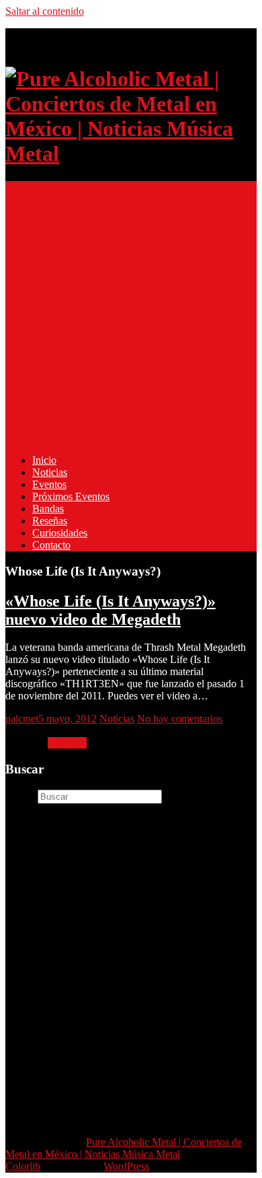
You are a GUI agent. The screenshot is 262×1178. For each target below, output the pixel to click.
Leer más (67, 743)
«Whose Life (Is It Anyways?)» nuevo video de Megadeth (110, 610)
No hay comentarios (179, 718)
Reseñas (49, 520)
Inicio (44, 460)
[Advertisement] (131, 312)
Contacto (51, 545)
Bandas (48, 508)
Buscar (20, 796)
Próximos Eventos (71, 496)
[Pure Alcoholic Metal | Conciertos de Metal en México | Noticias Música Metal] (131, 153)
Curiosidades (59, 533)
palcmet (21, 718)
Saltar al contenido (44, 11)
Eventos (49, 484)
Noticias (49, 472)
